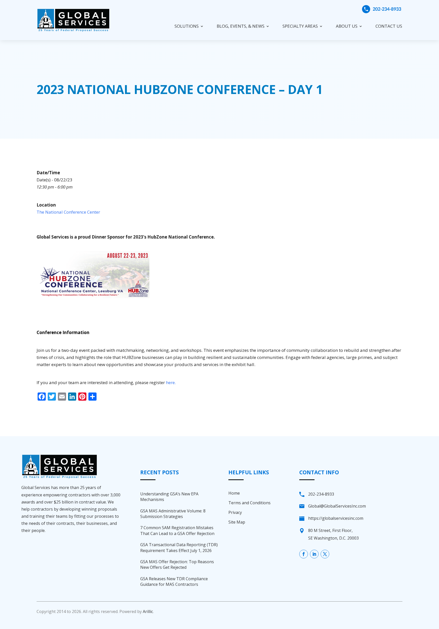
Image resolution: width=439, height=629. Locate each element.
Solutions (187, 26)
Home (234, 493)
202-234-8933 (387, 9)
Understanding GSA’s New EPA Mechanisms (169, 496)
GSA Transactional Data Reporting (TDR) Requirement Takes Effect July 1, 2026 (179, 547)
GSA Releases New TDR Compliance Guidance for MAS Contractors (174, 581)
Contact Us (388, 26)
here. (171, 382)
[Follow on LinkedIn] (314, 554)
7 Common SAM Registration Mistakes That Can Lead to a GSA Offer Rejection (177, 530)
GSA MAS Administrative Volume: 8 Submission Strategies (173, 513)
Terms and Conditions (249, 503)
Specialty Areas (300, 26)
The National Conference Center (68, 212)
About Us (346, 26)
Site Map (236, 522)
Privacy (235, 512)
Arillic (148, 611)
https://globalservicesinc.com (335, 518)
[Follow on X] (325, 554)
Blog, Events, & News (240, 26)
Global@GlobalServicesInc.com (337, 506)
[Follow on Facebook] (303, 554)
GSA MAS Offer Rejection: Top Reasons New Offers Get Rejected (177, 564)
